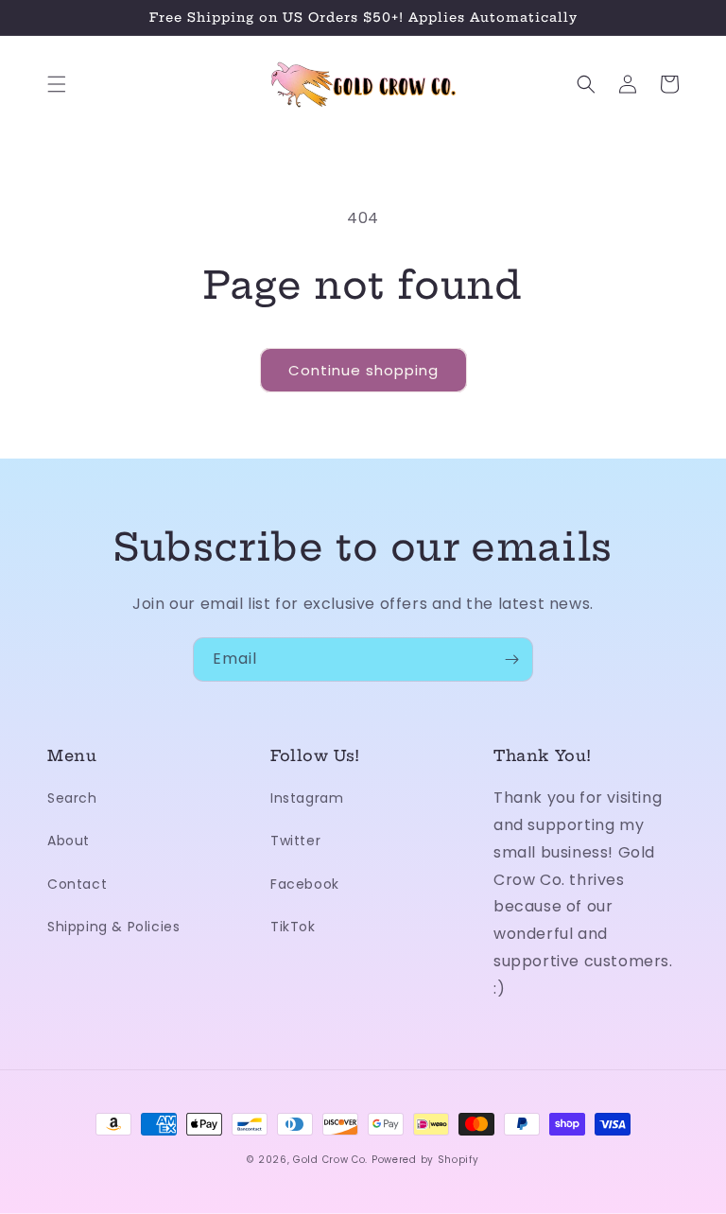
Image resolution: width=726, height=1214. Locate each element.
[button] (57, 84)
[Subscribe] (511, 659)
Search (72, 798)
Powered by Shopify (425, 1160)
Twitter (295, 840)
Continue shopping (363, 370)
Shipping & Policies (113, 926)
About (68, 840)
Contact (77, 884)
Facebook (304, 884)
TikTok (293, 926)
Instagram (306, 798)
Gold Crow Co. (330, 1160)
